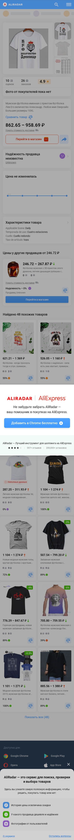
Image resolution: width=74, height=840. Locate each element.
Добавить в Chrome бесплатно (34, 423)
